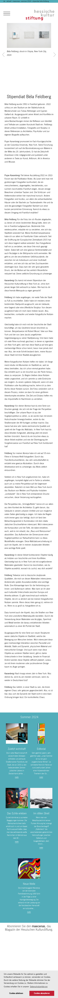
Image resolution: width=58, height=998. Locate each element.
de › (4, 1)
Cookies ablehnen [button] (16, 993)
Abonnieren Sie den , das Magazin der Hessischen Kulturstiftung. (29, 927)
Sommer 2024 (26, 1)
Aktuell (9, 1)
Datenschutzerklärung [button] (38, 986)
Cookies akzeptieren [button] (42, 993)
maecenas (16, 1)
